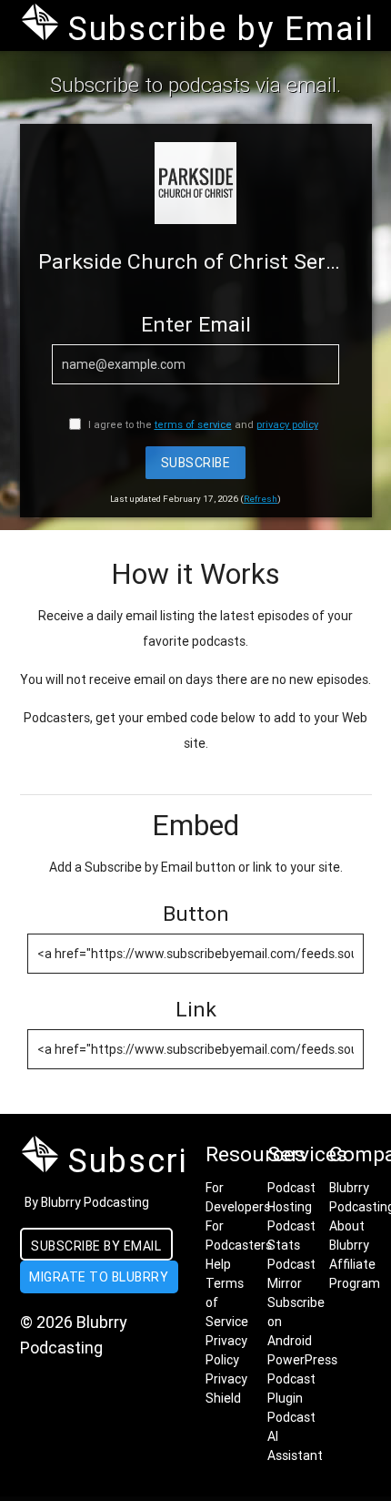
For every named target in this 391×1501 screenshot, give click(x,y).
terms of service (193, 424)
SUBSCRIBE (196, 462)
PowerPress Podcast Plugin (302, 1379)
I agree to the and (201, 424)
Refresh (260, 499)
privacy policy (287, 424)
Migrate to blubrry (98, 1277)
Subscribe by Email (96, 1246)
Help (218, 1264)
